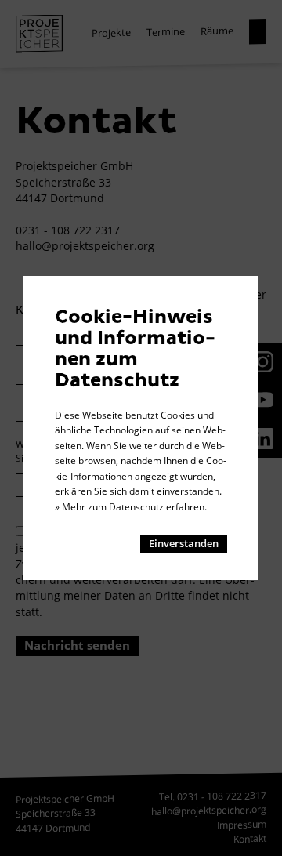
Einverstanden (184, 543)
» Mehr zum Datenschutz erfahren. (131, 506)
